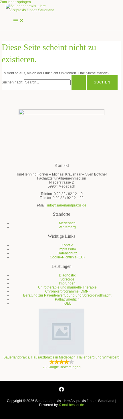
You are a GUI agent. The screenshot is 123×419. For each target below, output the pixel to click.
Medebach (67, 223)
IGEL (67, 303)
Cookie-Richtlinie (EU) (67, 257)
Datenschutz (67, 253)
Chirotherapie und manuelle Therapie (67, 287)
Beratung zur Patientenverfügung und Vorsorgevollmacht (67, 295)
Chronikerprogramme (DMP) (67, 291)
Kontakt (67, 245)
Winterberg (67, 227)
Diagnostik (67, 275)
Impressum (67, 249)
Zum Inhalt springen (15, 2)
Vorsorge (67, 279)
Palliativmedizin (67, 299)
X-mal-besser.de (71, 405)
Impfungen (67, 283)
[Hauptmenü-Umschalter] (18, 21)
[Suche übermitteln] (79, 82)
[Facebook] (61, 391)
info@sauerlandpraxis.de (66, 205)
